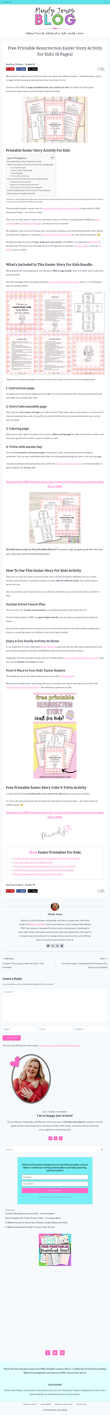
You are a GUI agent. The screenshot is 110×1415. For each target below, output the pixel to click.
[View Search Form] (106, 2)
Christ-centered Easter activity (56, 234)
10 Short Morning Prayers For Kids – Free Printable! (30, 1213)
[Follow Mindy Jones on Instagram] (57, 946)
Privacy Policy (30, 1404)
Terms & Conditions (63, 1404)
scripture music (81, 246)
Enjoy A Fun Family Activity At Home (24, 185)
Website (79, 1029)
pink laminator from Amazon (68, 463)
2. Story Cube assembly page (21, 170)
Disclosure (46, 1404)
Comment (9, 991)
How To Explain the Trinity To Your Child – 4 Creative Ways (33, 1218)
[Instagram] (62, 1352)
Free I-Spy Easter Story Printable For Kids (33, 862)
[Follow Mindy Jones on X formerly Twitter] (53, 946)
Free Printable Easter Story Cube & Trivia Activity (28, 190)
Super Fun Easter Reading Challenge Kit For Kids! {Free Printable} (45, 866)
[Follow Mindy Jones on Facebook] (48, 946)
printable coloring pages (30, 223)
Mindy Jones (55, 914)
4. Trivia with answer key (19, 176)
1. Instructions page (17, 167)
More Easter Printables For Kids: (21, 193)
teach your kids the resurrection (64, 282)
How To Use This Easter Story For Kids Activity (27, 179)
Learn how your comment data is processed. (59, 1045)
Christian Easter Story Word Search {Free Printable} (38, 874)
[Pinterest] (55, 1352)
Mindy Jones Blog (37, 924)
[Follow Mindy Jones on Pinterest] (62, 946)
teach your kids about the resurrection (60, 208)
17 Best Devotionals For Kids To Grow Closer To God (30, 1227)
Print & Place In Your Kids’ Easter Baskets (26, 187)
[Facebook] (47, 1352)
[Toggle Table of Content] (51, 157)
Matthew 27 (94, 242)
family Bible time (49, 647)
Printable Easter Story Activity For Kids (24, 161)
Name (7, 1029)
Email (43, 1029)
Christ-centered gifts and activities (22, 687)
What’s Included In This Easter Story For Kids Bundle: (30, 164)
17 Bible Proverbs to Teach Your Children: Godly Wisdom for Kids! (36, 1222)
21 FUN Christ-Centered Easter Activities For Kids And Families (44, 870)
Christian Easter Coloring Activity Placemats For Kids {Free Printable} (46, 858)
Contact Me (81, 1404)
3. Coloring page (16, 173)
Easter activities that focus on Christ (81, 658)
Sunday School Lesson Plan (20, 182)
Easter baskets (67, 676)
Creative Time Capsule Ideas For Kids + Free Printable (23, 963)
